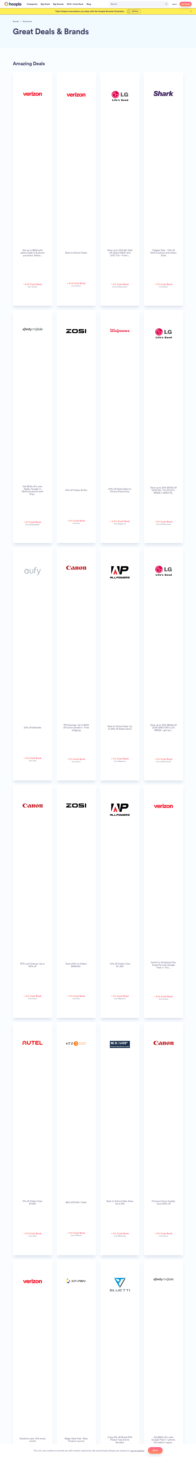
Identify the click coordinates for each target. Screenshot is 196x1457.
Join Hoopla (185, 4)
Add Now (135, 11)
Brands (16, 21)
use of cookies (137, 1450)
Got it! (155, 1450)
